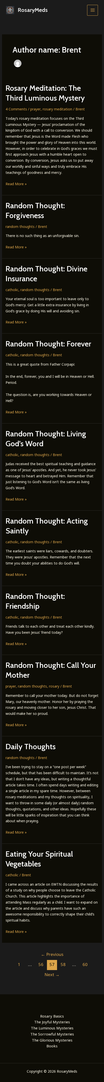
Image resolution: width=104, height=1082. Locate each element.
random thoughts (20, 226)
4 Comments (16, 109)
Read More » (16, 184)
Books (52, 1045)
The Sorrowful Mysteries (52, 1034)
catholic (12, 289)
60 (85, 964)
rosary (54, 686)
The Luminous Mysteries (52, 1027)
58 (63, 964)
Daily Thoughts (31, 746)
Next (52, 974)
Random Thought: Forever (48, 343)
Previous (52, 954)
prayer (35, 109)
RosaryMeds (33, 10)
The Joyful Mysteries (52, 1021)
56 (40, 964)
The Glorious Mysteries (52, 1040)
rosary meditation (57, 109)
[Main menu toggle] (92, 10)
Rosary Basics (52, 1016)
